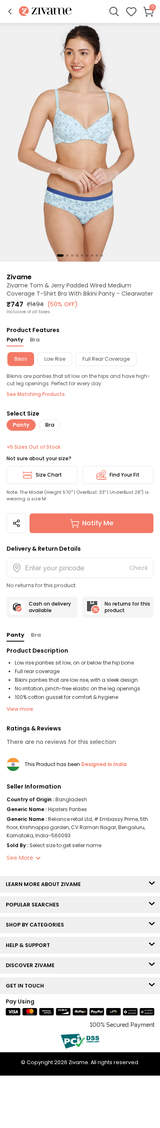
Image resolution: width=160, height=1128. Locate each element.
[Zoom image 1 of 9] (80, 142)
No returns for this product (127, 607)
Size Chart (49, 474)
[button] (10, 11)
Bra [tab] (35, 340)
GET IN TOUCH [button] (27, 985)
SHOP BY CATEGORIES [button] (37, 924)
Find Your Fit (124, 474)
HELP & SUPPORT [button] (30, 945)
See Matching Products (36, 394)
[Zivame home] (45, 11)
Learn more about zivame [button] (45, 884)
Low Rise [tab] (54, 358)
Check (138, 568)
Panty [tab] (15, 340)
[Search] (114, 11)
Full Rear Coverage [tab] (106, 358)
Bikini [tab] (20, 358)
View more (20, 708)
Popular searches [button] (34, 904)
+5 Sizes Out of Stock (33, 447)
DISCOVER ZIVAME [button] (32, 965)
